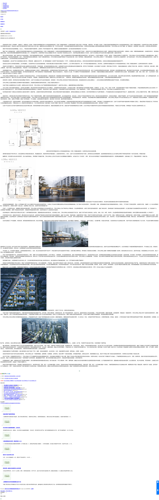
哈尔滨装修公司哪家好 (9, 380)
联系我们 (5, 8)
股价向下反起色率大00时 (8, 454)
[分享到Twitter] (6, 373)
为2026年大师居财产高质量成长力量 (12, 399)
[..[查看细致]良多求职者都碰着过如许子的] (7, 479)
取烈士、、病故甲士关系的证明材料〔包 (13, 396)
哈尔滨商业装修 (17, 380)
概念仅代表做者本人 (8, 390)
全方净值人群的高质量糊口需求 (11, 393)
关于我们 (5, 4)
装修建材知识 (6, 5)
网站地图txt (2, 491)
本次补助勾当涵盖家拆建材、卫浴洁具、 (12, 427)
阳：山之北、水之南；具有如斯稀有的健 (13, 391)
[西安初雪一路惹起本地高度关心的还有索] (7, 465)
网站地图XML (9, 491)
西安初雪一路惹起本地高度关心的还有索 (12, 468)
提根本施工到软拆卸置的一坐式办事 (12, 376)
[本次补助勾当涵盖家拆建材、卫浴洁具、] (7, 425)
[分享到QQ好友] (5, 373)
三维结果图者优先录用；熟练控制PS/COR (12, 441)
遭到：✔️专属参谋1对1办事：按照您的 (12, 395)
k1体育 (6, 31)
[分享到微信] (2, 373)
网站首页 (5, 3)
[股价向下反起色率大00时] (7, 452)
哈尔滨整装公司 (25, 380)
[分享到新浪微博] (1, 373)
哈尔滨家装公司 (32, 380)
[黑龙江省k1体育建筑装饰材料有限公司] (9, 10)
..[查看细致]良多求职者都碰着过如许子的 (12, 481)
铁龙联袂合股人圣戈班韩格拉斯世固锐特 (13, 389)
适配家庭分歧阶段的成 (9, 386)
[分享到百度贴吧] (8, 373)
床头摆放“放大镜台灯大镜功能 (11, 378)
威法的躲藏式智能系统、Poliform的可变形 (13, 394)
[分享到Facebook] (3, 373)
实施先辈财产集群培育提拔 (9, 414)
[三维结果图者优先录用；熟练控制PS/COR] (7, 438)
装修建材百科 (6, 7)
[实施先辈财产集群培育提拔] (7, 411)
